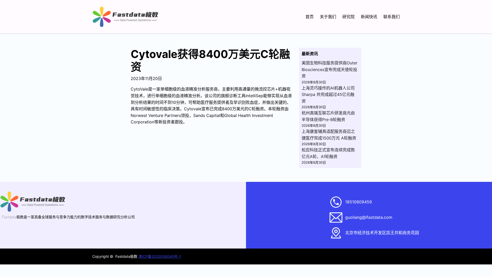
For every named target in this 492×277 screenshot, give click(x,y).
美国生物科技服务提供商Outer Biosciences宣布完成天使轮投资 (329, 69)
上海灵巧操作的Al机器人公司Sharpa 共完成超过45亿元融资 (328, 94)
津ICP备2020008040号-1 (159, 256)
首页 (309, 16)
